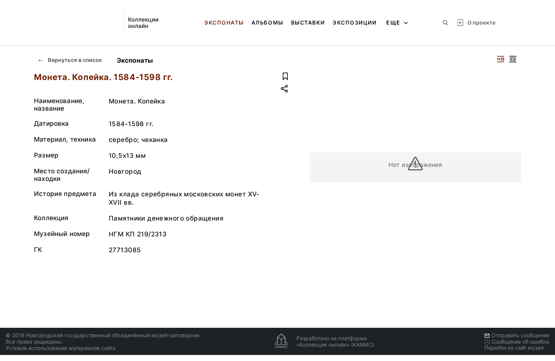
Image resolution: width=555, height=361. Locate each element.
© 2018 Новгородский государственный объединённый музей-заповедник (103, 335)
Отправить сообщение (520, 335)
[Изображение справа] (501, 59)
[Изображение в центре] (513, 59)
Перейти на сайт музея (514, 347)
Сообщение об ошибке (520, 341)
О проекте (481, 22)
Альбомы (267, 22)
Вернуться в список (74, 60)
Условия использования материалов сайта (61, 348)
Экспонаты (224, 22)
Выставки (308, 22)
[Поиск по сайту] (445, 23)
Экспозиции (354, 22)
